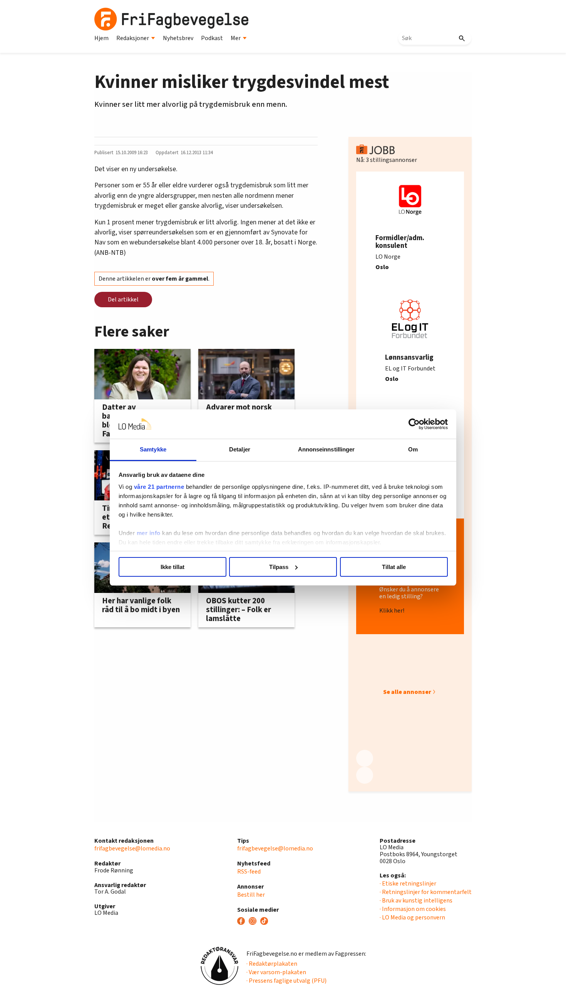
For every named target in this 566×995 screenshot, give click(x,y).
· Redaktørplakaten (271, 964)
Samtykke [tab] (153, 449)
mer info (149, 533)
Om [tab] (413, 449)
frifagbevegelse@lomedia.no (132, 848)
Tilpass (278, 567)
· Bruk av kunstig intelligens (416, 900)
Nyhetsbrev (178, 38)
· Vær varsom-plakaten (276, 972)
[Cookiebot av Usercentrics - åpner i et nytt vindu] (414, 424)
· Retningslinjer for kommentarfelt (426, 892)
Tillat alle (394, 567)
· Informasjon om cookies (413, 909)
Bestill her (251, 895)
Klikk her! (391, 611)
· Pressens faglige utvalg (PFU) (286, 980)
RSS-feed (249, 871)
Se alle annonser (407, 692)
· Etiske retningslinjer (408, 883)
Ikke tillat (172, 567)
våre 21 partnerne (159, 486)
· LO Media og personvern (412, 917)
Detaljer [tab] (239, 449)
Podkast (212, 38)
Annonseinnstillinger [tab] (326, 449)
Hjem (101, 38)
